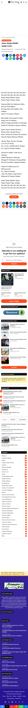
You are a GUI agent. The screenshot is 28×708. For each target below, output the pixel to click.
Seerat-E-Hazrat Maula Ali (9, 524)
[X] (7, 55)
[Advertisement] (14, 20)
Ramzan (4, 455)
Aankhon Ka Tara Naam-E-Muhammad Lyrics (14, 400)
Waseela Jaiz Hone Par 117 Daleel (18, 357)
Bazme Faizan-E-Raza (8, 494)
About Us (9, 696)
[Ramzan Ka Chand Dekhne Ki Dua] (5, 343)
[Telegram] (14, 58)
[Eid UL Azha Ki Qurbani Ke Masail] (5, 334)
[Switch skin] (2, 2)
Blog (3, 535)
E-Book (14, 696)
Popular (4, 419)
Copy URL (14, 196)
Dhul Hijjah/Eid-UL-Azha (9, 497)
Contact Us (18, 698)
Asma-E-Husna (6, 506)
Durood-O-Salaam (7, 490)
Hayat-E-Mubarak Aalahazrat (10, 508)
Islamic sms (5, 471)
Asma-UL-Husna (6, 522)
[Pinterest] (17, 55)
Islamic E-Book (6, 503)
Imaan (3, 474)
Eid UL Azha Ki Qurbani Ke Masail (18, 332)
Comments (22, 419)
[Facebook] (3, 55)
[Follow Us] (26, 573)
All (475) (14, 367)
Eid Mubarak (5, 483)
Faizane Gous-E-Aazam (8, 519)
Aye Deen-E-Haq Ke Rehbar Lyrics (11, 412)
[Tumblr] (14, 55)
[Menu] (26, 2)
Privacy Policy (10, 698)
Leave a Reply (14, 301)
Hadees (4, 465)
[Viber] (17, 58)
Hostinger (19, 693)
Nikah (3, 460)
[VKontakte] (24, 203)
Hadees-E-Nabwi (6, 458)
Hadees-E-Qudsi (6, 533)
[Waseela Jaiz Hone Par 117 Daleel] (5, 360)
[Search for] (23, 2)
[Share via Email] (21, 58)
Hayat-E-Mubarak (7, 531)
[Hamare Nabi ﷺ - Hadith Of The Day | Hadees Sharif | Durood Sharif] (13, 2)
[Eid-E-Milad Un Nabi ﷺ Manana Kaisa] (5, 351)
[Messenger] (7, 58)
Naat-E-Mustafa (11, 37)
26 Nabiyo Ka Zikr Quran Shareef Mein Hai (13, 396)
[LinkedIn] (10, 55)
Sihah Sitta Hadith (7, 485)
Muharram (5, 469)
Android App (5, 517)
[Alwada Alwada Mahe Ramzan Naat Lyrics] (7, 279)
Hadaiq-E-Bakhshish (7, 513)
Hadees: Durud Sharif (8, 487)
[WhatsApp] (10, 58)
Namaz (4, 492)
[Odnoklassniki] (3, 206)
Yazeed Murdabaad (7, 510)
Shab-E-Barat (6, 526)
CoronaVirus (5, 529)
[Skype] (24, 55)
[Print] (24, 206)
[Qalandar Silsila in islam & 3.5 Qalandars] (5, 327)
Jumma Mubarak (6, 499)
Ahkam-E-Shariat (6, 501)
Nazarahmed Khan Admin (7, 49)
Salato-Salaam (6, 481)
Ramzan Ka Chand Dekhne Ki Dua (18, 339)
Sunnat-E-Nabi (6, 515)
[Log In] (21, 2)
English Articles (6, 478)
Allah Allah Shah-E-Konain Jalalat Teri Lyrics (19, 275)
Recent (13, 419)
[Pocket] (21, 55)
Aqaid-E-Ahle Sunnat (8, 462)
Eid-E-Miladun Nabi (7, 476)
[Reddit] (21, 203)
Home (4, 37)
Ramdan (20, 696)
